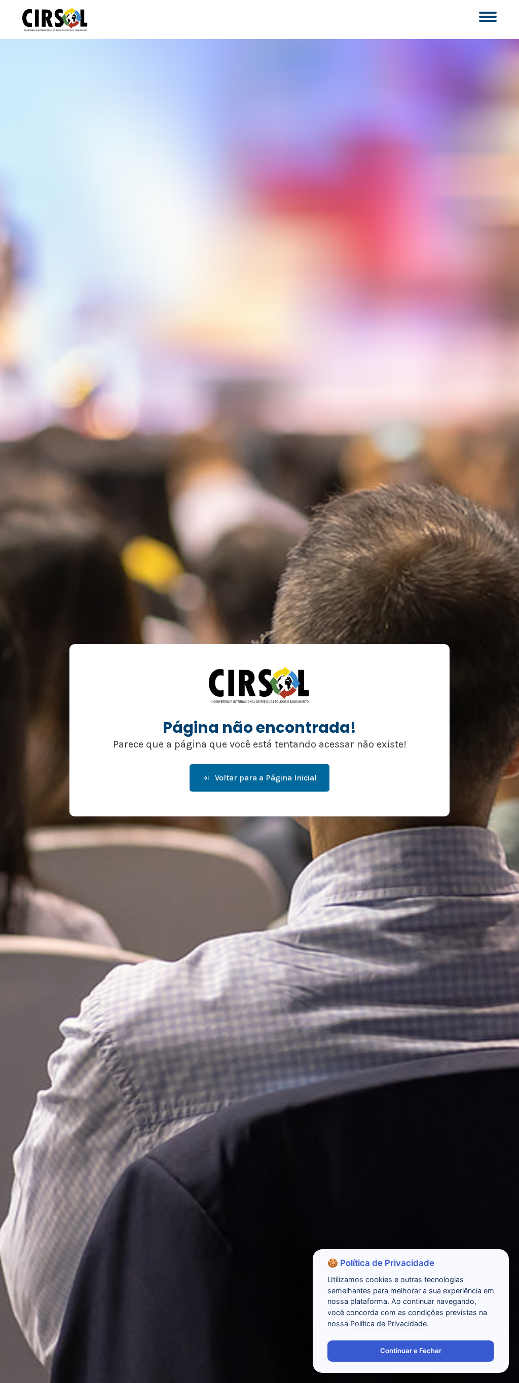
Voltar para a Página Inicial (266, 777)
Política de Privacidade (388, 1323)
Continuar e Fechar (410, 1351)
